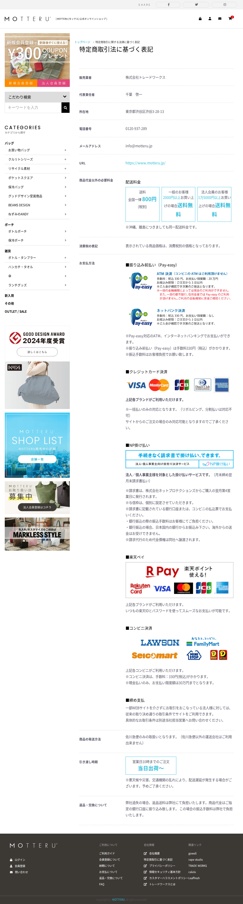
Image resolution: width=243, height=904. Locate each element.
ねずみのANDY (18, 214)
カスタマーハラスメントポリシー (168, 878)
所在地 (84, 111)
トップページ (82, 42)
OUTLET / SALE (16, 311)
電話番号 (85, 128)
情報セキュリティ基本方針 (165, 872)
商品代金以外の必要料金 (96, 180)
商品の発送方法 (90, 739)
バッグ (9, 143)
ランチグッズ (17, 285)
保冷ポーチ (16, 240)
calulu (192, 872)
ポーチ (9, 224)
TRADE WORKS (197, 865)
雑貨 (8, 251)
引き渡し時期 (88, 761)
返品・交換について (93, 805)
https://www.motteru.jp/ (146, 163)
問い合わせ (21, 872)
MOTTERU (119, 899)
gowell (192, 853)
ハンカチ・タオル (20, 266)
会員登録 (20, 866)
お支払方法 (87, 263)
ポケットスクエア (20, 177)
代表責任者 (87, 94)
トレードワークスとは (162, 884)
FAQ (101, 884)
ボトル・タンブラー (22, 257)
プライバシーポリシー (162, 865)
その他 (9, 303)
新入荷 (9, 295)
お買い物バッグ (19, 150)
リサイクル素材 (19, 168)
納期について (107, 865)
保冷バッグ (16, 187)
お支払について (108, 872)
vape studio (195, 859)
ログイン (20, 860)
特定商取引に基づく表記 (158, 859)
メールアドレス (90, 146)
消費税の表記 (88, 246)
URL (82, 163)
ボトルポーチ (17, 231)
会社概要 (154, 853)
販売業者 (85, 77)
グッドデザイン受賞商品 (25, 196)
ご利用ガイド (107, 853)
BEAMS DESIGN (19, 205)
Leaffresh (194, 878)
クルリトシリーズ (20, 159)
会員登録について (109, 859)
